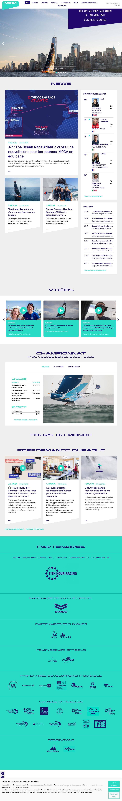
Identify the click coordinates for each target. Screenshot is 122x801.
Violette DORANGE (104, 120)
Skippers (45, 2)
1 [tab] (56, 72)
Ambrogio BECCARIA (100, 145)
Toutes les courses (20, 420)
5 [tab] (65, 72)
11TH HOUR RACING (98, 188)
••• (9, 171)
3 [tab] (61, 72)
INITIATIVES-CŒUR (98, 129)
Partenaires (62, 6)
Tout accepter (114, 784)
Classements (65, 2)
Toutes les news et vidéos (95, 271)
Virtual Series (74, 367)
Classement (58, 367)
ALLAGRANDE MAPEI (99, 147)
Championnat (61, 353)
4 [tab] (63, 72)
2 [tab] (58, 72)
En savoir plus (61, 68)
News (27, 2)
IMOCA (76, 2)
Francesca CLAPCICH (96, 184)
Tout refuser (114, 790)
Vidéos (61, 290)
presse (117, 3)
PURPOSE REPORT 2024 (34, 529)
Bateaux (54, 2)
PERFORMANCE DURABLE (89, 2)
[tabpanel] (61, 43)
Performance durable (61, 450)
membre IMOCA (109, 3)
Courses (35, 2)
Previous (3, 43)
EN (119, 5)
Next (119, 43)
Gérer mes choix (114, 795)
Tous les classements (93, 196)
